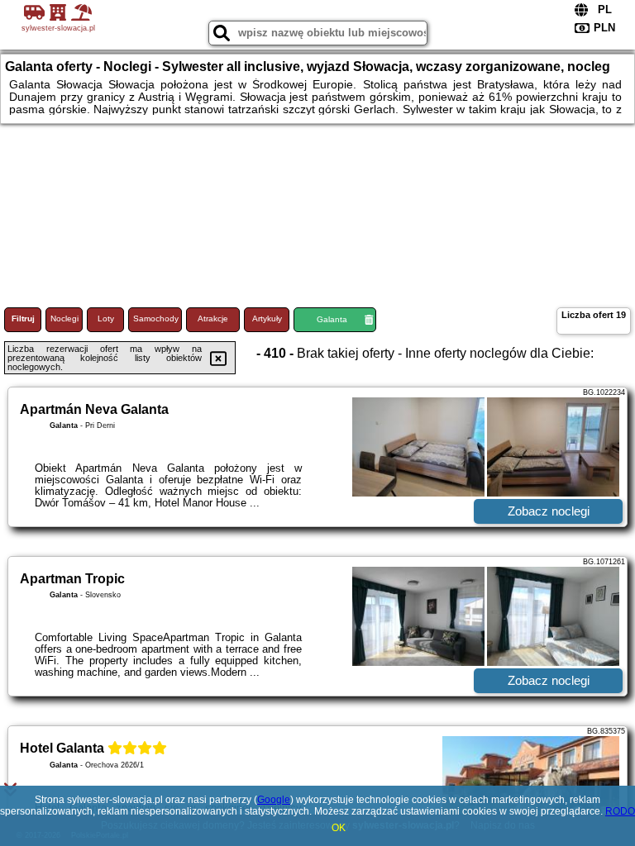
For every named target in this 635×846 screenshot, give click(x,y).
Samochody (156, 318)
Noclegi (64, 318)
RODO (620, 811)
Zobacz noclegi (549, 511)
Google (273, 800)
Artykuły (267, 318)
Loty (106, 318)
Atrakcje (213, 318)
